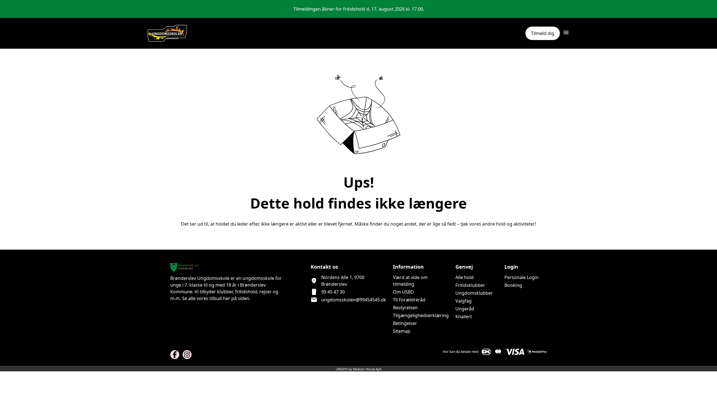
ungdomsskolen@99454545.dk (353, 300)
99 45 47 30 (333, 292)
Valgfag (463, 301)
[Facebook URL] (174, 354)
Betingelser (405, 323)
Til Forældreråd (409, 300)
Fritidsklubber (470, 285)
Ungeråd (464, 309)
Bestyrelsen (405, 307)
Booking (513, 285)
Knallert (463, 316)
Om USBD (403, 292)
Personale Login (521, 277)
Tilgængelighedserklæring (421, 315)
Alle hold (464, 277)
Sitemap (401, 331)
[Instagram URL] (187, 354)
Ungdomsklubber (474, 293)
